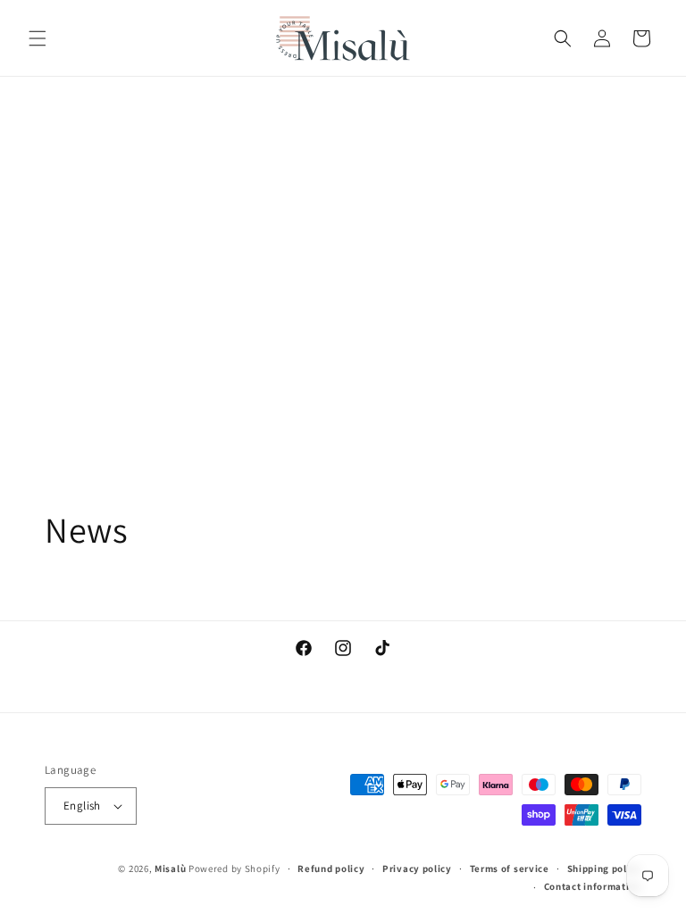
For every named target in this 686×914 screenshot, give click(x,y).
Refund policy (330, 868)
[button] (37, 38)
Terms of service (509, 868)
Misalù (170, 868)
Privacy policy (417, 868)
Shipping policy (604, 868)
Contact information (592, 886)
